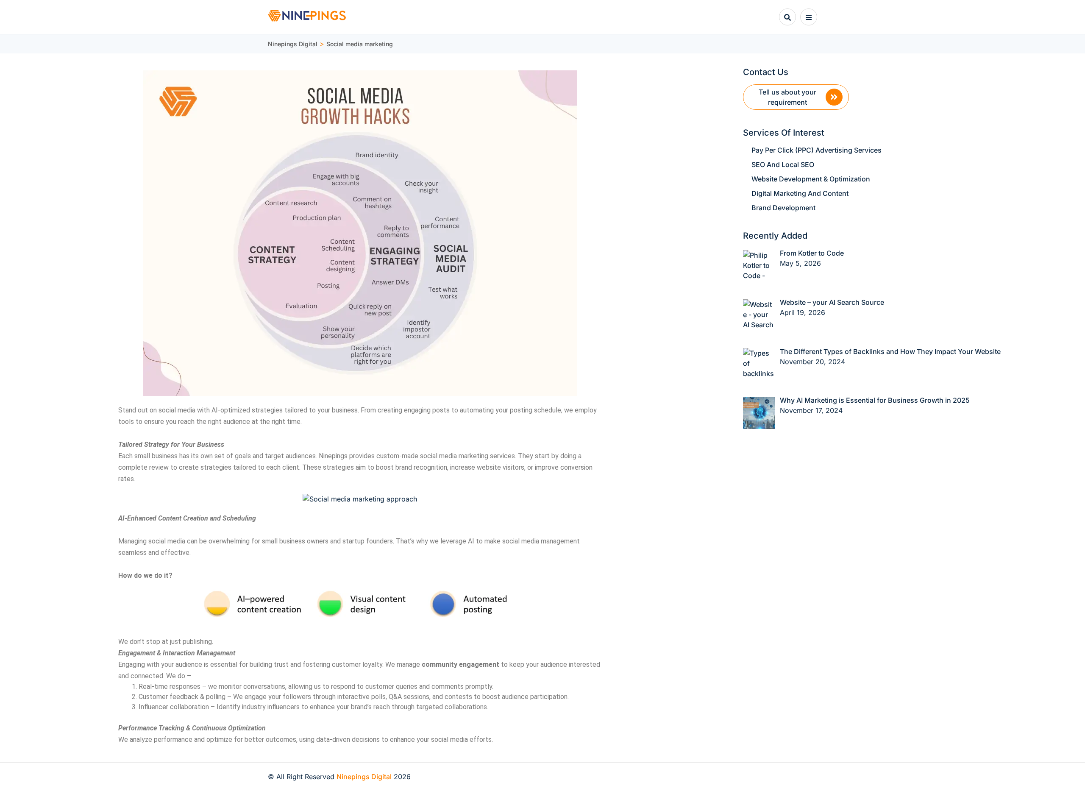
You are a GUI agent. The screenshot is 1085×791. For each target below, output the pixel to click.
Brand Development (783, 207)
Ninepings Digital (364, 776)
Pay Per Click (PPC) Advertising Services (816, 150)
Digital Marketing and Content (800, 193)
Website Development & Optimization (810, 179)
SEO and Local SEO (782, 164)
